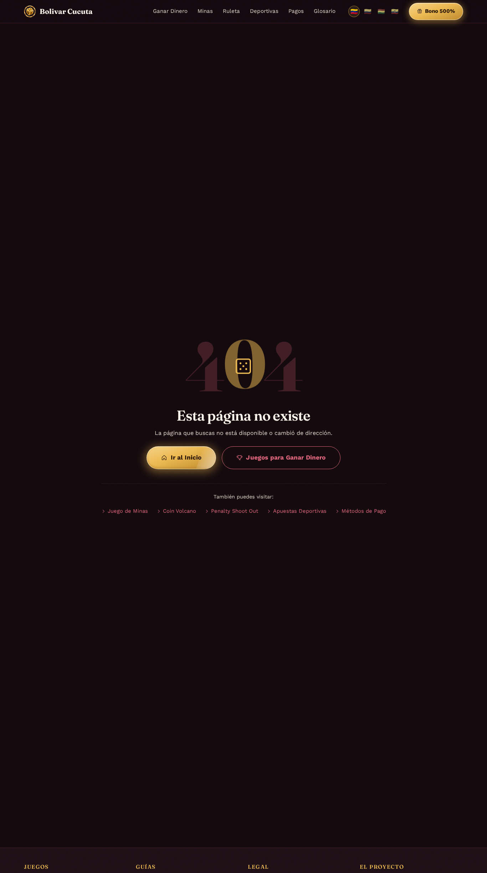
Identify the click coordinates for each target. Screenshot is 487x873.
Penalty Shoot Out (234, 511)
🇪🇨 (395, 11)
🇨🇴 (367, 11)
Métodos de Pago (364, 511)
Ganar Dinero (170, 11)
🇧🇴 (381, 11)
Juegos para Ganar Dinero (285, 457)
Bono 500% (440, 11)
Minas (205, 11)
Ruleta (231, 11)
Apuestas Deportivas (300, 511)
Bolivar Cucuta (66, 11)
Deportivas (264, 11)
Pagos (296, 11)
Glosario (324, 11)
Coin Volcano (179, 511)
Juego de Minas (128, 511)
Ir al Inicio (186, 457)
